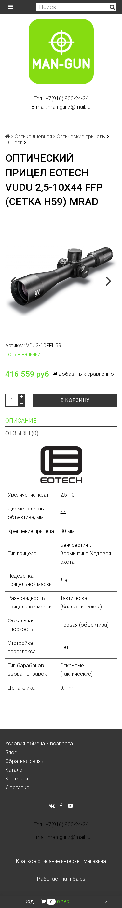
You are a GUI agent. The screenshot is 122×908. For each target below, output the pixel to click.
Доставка (17, 787)
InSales (76, 879)
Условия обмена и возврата (39, 744)
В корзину (75, 400)
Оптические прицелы (81, 136)
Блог (11, 752)
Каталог (15, 770)
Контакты (16, 779)
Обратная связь (24, 761)
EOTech (14, 143)
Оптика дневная (33, 136)
